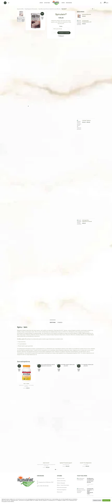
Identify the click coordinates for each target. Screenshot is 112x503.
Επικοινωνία (59, 492)
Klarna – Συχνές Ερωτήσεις (63, 485)
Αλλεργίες (86, 464)
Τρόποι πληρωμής (61, 483)
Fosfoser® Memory (86, 120)
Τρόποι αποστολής (61, 480)
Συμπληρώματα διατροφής (31, 8)
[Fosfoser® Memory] (79, 168)
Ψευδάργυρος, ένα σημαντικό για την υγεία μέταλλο (90, 480)
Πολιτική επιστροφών (62, 487)
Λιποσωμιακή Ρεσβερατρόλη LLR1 (86, 21)
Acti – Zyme (26, 383)
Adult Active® (46, 462)
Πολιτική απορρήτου (61, 489)
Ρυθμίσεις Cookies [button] (97, 500)
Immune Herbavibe (86, 14)
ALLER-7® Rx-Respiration (85, 462)
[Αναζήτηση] (5, 2)
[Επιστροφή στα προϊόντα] (92, 9)
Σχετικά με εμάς (60, 478)
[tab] (53, 322)
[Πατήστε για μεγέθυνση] (28, 106)
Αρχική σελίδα (20, 8)
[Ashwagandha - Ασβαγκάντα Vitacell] (79, 268)
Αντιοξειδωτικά (66, 464)
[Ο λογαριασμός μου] (101, 2)
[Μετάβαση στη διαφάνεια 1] (55, 469)
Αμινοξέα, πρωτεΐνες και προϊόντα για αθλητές (49, 8)
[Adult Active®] (46, 413)
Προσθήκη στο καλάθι (64, 32)
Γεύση (60, 26)
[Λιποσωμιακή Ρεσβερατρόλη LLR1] (79, 69)
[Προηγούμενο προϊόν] (91, 9)
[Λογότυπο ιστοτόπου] (56, 2)
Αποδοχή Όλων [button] (106, 500)
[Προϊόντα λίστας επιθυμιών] (8, 2)
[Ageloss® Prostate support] (66, 413)
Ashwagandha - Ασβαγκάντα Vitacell (87, 221)
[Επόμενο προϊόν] (94, 9)
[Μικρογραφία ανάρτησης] (81, 482)
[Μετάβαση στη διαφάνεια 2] (56, 469)
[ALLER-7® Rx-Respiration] (85, 413)
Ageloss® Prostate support (66, 462)
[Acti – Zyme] (26, 373)
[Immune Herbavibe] (79, 16)
